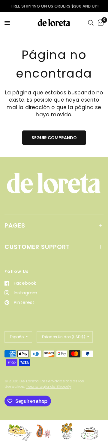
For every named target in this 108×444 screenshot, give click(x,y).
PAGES (14, 225)
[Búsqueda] (91, 22)
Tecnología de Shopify (48, 386)
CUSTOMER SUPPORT (37, 247)
